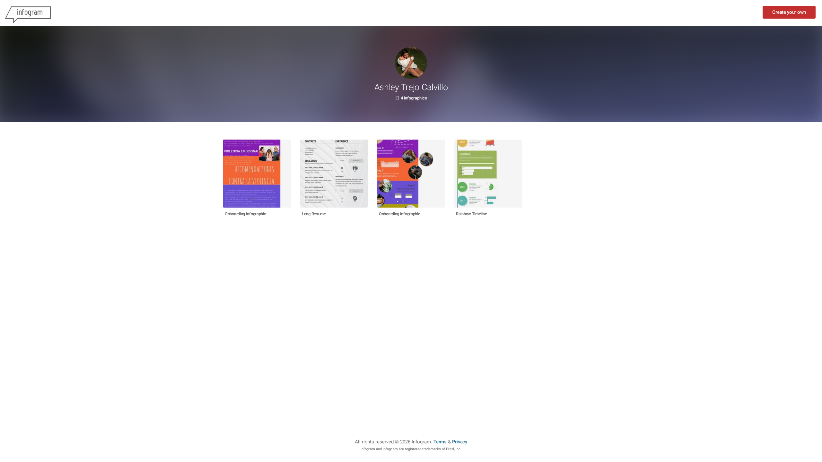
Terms (440, 442)
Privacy (459, 442)
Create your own (789, 12)
